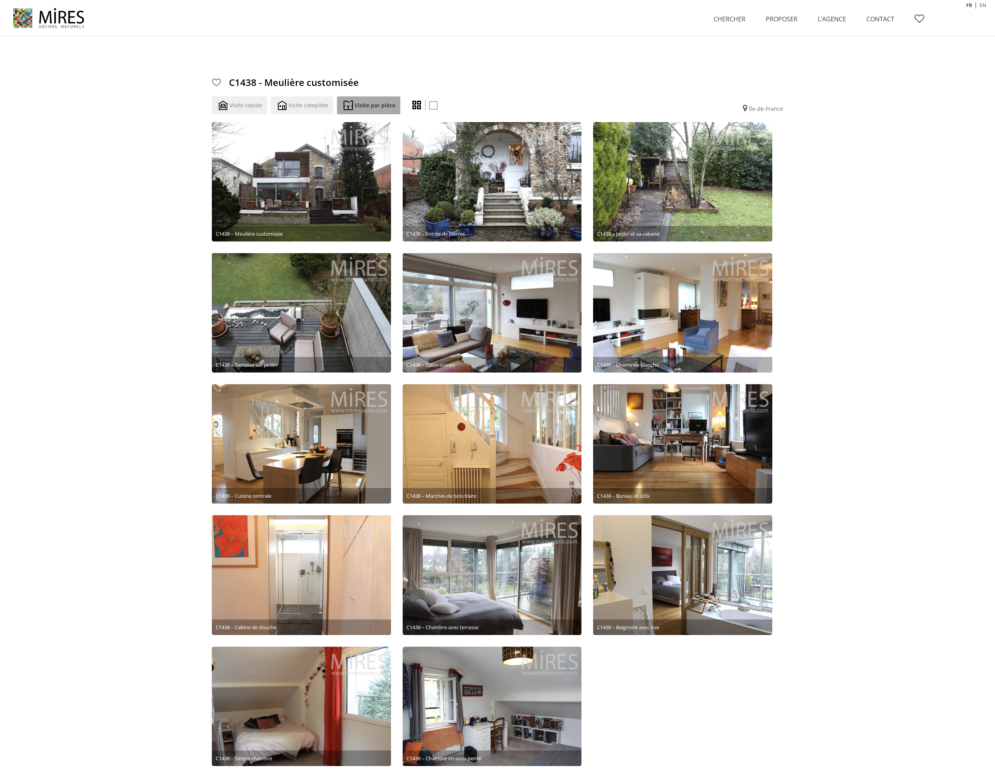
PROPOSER (782, 19)
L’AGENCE (832, 19)
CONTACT (880, 19)
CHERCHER (729, 19)
